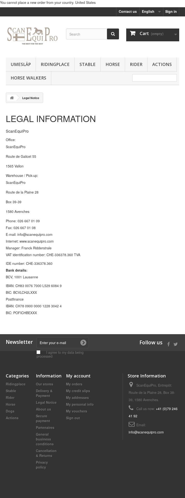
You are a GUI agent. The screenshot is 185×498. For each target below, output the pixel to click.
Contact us (128, 11)
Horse (113, 64)
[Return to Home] (11, 98)
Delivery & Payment (44, 393)
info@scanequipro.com (146, 432)
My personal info (80, 404)
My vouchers (76, 411)
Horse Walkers (28, 78)
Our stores (44, 384)
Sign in (171, 11)
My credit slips (78, 390)
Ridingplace (55, 64)
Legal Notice (46, 402)
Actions (162, 64)
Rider (136, 64)
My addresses (77, 397)
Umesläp (21, 64)
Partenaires (45, 427)
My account (78, 376)
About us (43, 409)
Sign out (73, 417)
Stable (87, 64)
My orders (74, 384)
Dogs (10, 411)
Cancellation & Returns (46, 453)
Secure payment (43, 418)
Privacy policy (42, 464)
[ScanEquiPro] (32, 38)
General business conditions (45, 439)
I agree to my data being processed (60, 354)
